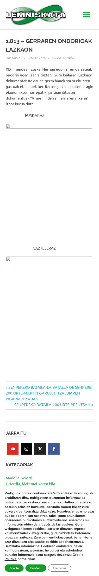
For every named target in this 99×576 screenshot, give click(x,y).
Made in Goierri (19, 477)
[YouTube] (13, 449)
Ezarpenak (59, 568)
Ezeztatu (35, 568)
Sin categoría (63, 58)
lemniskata (37, 58)
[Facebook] (54, 449)
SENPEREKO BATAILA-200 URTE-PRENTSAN (52, 404)
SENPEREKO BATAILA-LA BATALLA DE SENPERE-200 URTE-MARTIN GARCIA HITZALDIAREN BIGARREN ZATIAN (49, 393)
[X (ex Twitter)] (40, 449)
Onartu (14, 568)
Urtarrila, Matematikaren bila (30, 483)
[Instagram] (26, 449)
